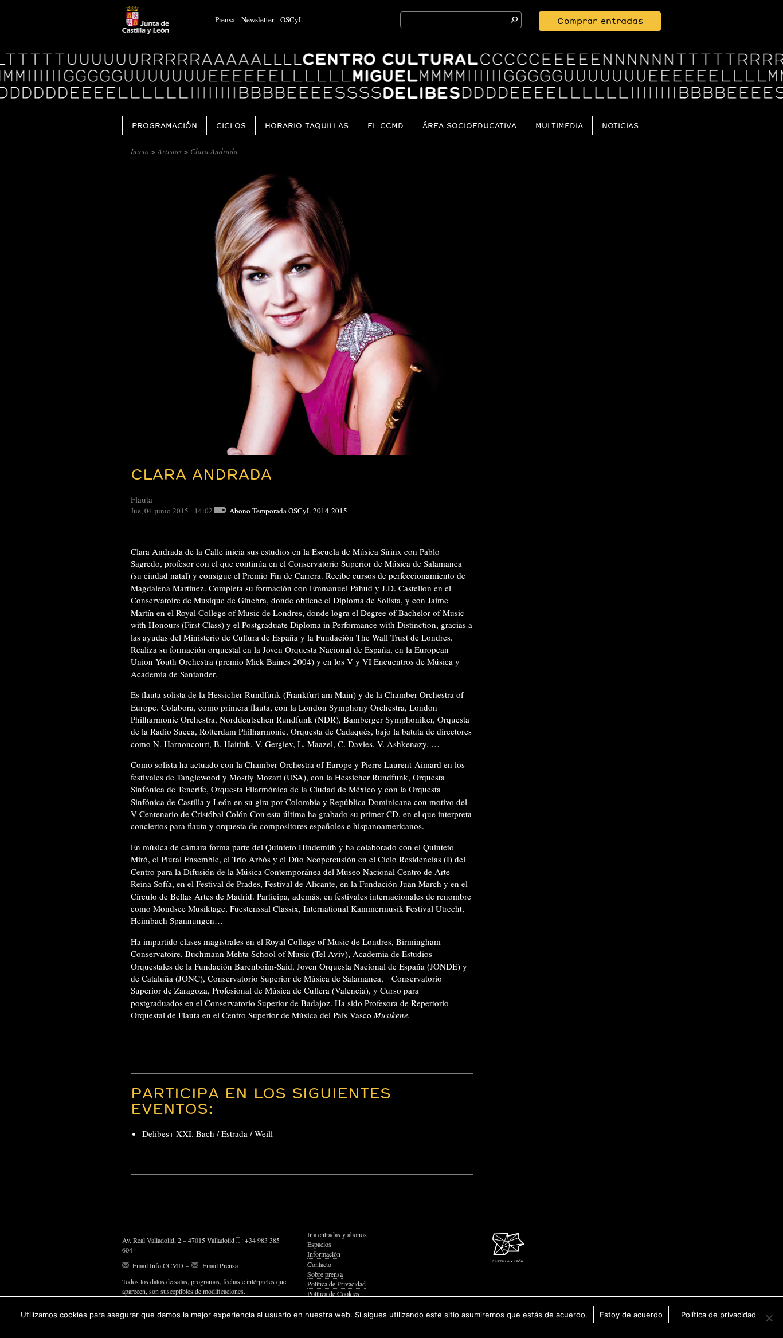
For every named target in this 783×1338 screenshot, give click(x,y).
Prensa (225, 19)
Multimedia (559, 125)
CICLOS (231, 125)
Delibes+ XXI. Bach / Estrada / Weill (207, 1133)
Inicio (140, 151)
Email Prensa (220, 1265)
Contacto (319, 1264)
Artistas (170, 151)
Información (323, 1253)
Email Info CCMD (157, 1265)
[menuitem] (164, 125)
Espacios (319, 1244)
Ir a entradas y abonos (337, 1234)
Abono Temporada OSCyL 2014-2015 (288, 510)
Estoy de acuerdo (631, 1314)
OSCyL (291, 19)
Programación (164, 125)
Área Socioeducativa (469, 125)
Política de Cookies (333, 1293)
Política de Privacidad (336, 1283)
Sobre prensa (325, 1273)
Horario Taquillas (307, 125)
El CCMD (385, 125)
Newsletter (257, 19)
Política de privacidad (718, 1314)
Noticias (620, 125)
